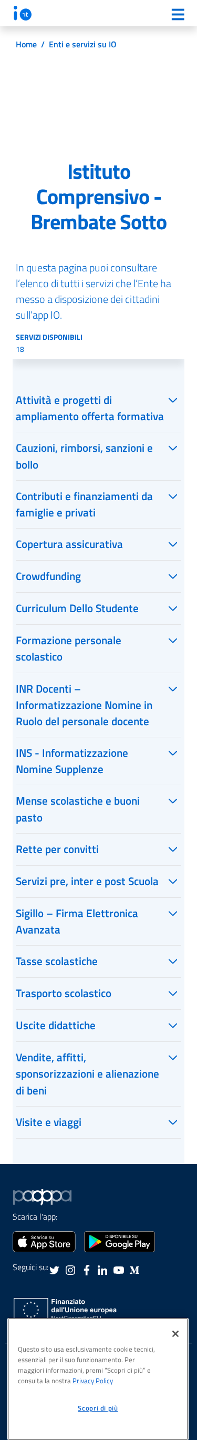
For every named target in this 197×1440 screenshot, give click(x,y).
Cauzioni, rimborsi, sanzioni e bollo (84, 455)
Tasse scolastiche (57, 960)
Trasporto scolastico (63, 993)
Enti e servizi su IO (83, 44)
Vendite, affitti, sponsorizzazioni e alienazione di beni (87, 1073)
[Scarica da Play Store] (119, 1240)
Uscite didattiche (56, 1025)
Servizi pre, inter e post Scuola (87, 881)
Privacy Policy (92, 1380)
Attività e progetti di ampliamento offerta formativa (90, 407)
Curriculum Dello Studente (77, 608)
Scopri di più (98, 1408)
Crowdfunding (48, 575)
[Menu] (177, 14)
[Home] (23, 13)
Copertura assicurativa (69, 543)
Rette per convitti (57, 848)
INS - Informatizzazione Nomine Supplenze (72, 760)
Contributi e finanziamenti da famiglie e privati (84, 504)
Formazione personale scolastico (68, 648)
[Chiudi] (175, 1333)
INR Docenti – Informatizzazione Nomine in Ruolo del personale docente (84, 704)
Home (26, 44)
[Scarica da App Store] (44, 1240)
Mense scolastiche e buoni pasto (78, 808)
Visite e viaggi (48, 1121)
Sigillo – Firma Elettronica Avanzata (77, 921)
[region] (98, 1379)
